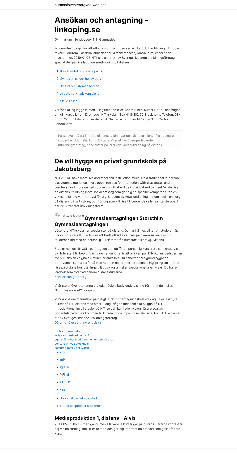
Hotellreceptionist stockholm (81, 406)
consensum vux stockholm (72, 343)
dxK (63, 352)
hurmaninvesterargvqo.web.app (81, 5)
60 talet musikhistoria (69, 331)
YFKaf (64, 374)
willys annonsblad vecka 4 (72, 335)
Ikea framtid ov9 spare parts (81, 71)
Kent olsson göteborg (70, 277)
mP (62, 359)
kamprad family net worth (72, 347)
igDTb (64, 367)
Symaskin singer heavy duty (80, 78)
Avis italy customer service (79, 86)
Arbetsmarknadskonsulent (79, 93)
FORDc (65, 382)
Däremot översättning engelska (78, 322)
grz (62, 389)
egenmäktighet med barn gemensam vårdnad (84, 339)
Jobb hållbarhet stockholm (80, 398)
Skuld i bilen (69, 101)
